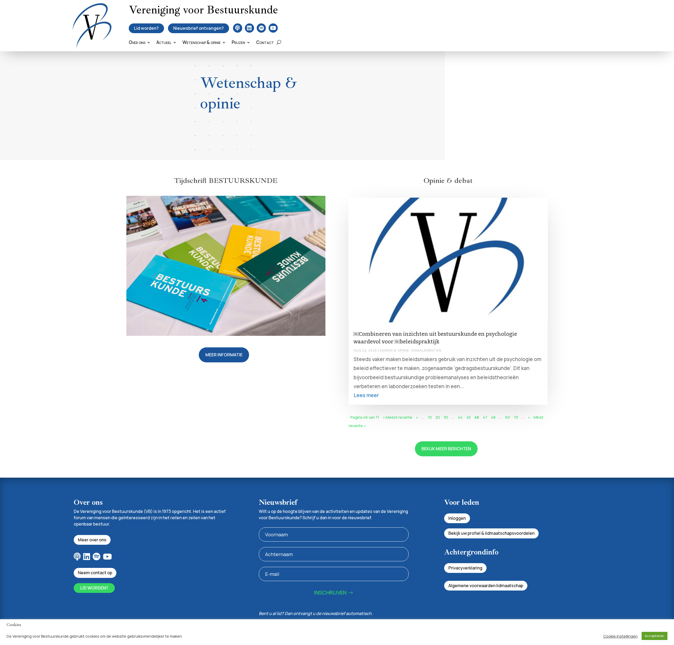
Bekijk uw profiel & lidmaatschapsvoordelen (491, 533)
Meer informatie (223, 355)
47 (485, 417)
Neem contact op (95, 573)
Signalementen (426, 350)
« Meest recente (397, 417)
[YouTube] (273, 28)
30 (446, 417)
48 (493, 417)
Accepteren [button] (654, 635)
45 (468, 417)
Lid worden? (146, 28)
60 (507, 417)
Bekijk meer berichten (446, 449)
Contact (265, 43)
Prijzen (238, 43)
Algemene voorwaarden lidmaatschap (485, 585)
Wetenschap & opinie (201, 43)
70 (516, 417)
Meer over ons (92, 540)
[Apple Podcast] (237, 28)
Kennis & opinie (394, 350)
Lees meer (366, 395)
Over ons (137, 43)
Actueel (163, 43)
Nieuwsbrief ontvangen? (198, 28)
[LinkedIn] (249, 28)
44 (460, 417)
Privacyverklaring (465, 568)
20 (437, 417)
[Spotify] (261, 28)
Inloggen (457, 518)
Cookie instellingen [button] (620, 636)
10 (430, 417)
